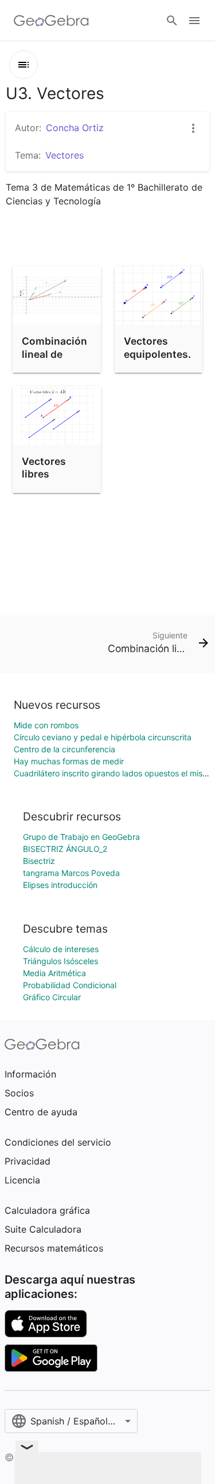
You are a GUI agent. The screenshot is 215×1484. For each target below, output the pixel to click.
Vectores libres (44, 467)
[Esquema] (23, 64)
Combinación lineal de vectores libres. (54, 360)
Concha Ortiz (75, 127)
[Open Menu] (194, 20)
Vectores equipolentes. (157, 347)
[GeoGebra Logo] (51, 20)
